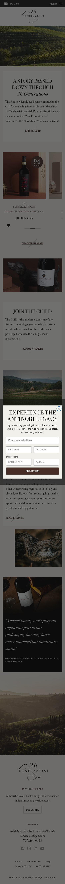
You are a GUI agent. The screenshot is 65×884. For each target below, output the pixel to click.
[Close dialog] (59, 408)
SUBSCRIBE (32, 471)
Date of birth (12, 457)
